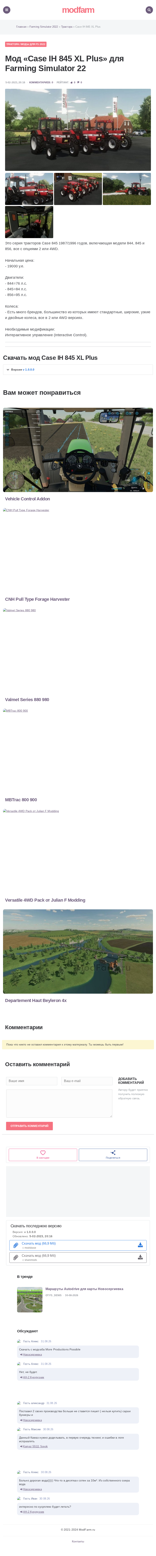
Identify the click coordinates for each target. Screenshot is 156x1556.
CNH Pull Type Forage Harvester (37, 599)
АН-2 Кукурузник (33, 1377)
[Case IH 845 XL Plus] (78, 130)
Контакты (78, 1541)
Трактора (12, 44)
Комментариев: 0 (41, 82)
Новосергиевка (32, 1354)
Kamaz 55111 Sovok (35, 1446)
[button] (78, 369)
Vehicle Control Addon (27, 498)
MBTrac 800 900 (21, 799)
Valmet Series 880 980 (27, 699)
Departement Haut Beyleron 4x (35, 1000)
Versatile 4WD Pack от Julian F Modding (45, 900)
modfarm (78, 10)
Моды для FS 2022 (33, 44)
